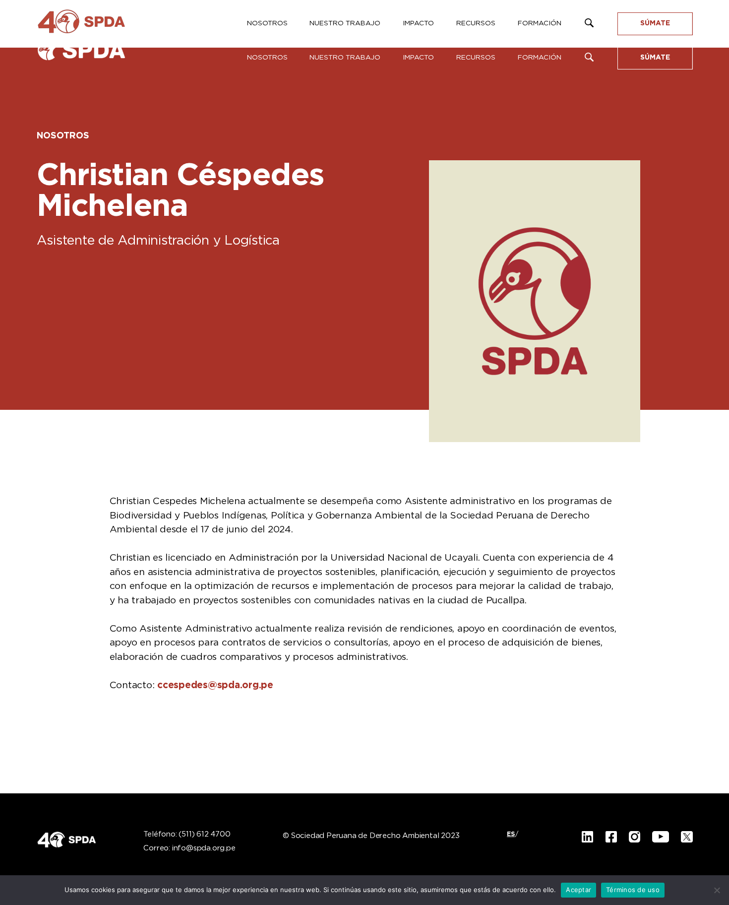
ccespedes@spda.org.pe (215, 685)
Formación (539, 58)
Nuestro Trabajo (344, 58)
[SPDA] (91, 54)
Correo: (189, 848)
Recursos (475, 58)
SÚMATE (655, 57)
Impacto (418, 58)
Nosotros (267, 58)
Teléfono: (186, 834)
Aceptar (578, 890)
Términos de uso (633, 890)
